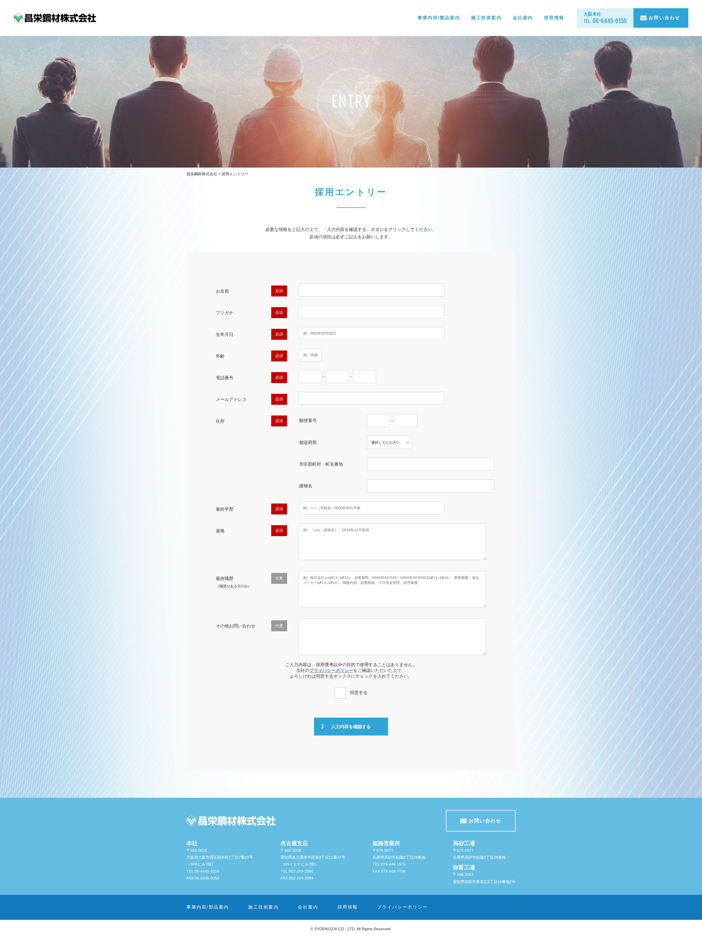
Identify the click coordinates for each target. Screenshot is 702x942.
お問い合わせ (663, 17)
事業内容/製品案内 (439, 17)
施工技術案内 (486, 17)
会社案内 (523, 17)
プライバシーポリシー (331, 670)
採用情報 (554, 17)
